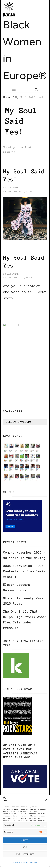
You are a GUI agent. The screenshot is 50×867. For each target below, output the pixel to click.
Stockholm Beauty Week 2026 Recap (23, 600)
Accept (25, 840)
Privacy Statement (30, 862)
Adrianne (13, 187)
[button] (46, 799)
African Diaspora (15, 159)
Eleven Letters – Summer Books (18, 587)
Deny (25, 847)
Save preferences (25, 854)
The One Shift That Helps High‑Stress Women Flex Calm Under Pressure (25, 620)
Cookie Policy (16, 862)
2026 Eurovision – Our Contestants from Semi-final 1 (24, 571)
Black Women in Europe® (25, 51)
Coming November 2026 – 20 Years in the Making (24, 555)
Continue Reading (15, 306)
